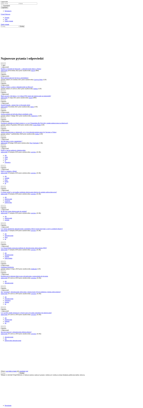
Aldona (35, 88)
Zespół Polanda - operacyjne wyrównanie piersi (15, 105)
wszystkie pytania (11, 371)
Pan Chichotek (34, 143)
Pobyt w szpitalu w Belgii (9, 171)
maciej (33, 70)
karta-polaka (8, 258)
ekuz (6, 159)
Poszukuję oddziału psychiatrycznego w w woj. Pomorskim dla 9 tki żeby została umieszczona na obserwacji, (34, 123)
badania (7, 321)
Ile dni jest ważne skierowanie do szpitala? (14, 211)
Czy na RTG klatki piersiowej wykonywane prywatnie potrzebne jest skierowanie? (26, 313)
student (7, 256)
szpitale (7, 178)
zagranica (8, 162)
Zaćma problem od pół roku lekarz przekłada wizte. (16, 114)
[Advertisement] (59, 41)
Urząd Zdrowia (5, 14)
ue (5, 160)
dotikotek (34, 269)
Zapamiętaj (6, 5)
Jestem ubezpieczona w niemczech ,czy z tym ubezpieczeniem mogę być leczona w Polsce (28, 132)
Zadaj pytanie (9, 21)
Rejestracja (8, 11)
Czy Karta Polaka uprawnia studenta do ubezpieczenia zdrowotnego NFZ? (24, 248)
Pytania (7, 17)
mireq (32, 107)
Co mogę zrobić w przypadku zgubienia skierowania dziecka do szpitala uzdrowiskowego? (29, 192)
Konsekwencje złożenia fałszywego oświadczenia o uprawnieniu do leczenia (24, 276)
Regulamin (8, 405)
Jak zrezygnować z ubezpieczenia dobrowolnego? (16, 332)
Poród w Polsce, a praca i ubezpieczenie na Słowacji (17, 87)
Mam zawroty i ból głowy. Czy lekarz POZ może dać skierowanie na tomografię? (26, 96)
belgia (6, 181)
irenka (37, 134)
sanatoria (7, 201)
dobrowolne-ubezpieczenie (13, 340)
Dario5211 (34, 116)
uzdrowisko (8, 202)
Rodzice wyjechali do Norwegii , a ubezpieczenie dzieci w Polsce (21, 69)
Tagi (6, 19)
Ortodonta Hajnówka (7, 267)
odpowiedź (4, 70)
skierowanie (8, 199)
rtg (5, 323)
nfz (6, 155)
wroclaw (33, 152)
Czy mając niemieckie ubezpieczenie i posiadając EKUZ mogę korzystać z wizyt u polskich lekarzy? (32, 229)
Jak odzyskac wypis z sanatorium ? (11, 141)
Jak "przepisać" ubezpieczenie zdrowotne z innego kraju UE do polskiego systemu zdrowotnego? (31, 292)
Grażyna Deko (38, 79)
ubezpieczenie (9, 235)
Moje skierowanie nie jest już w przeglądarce (14, 78)
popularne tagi (23, 371)
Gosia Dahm (37, 125)
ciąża (6, 157)
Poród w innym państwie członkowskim (13, 150)
